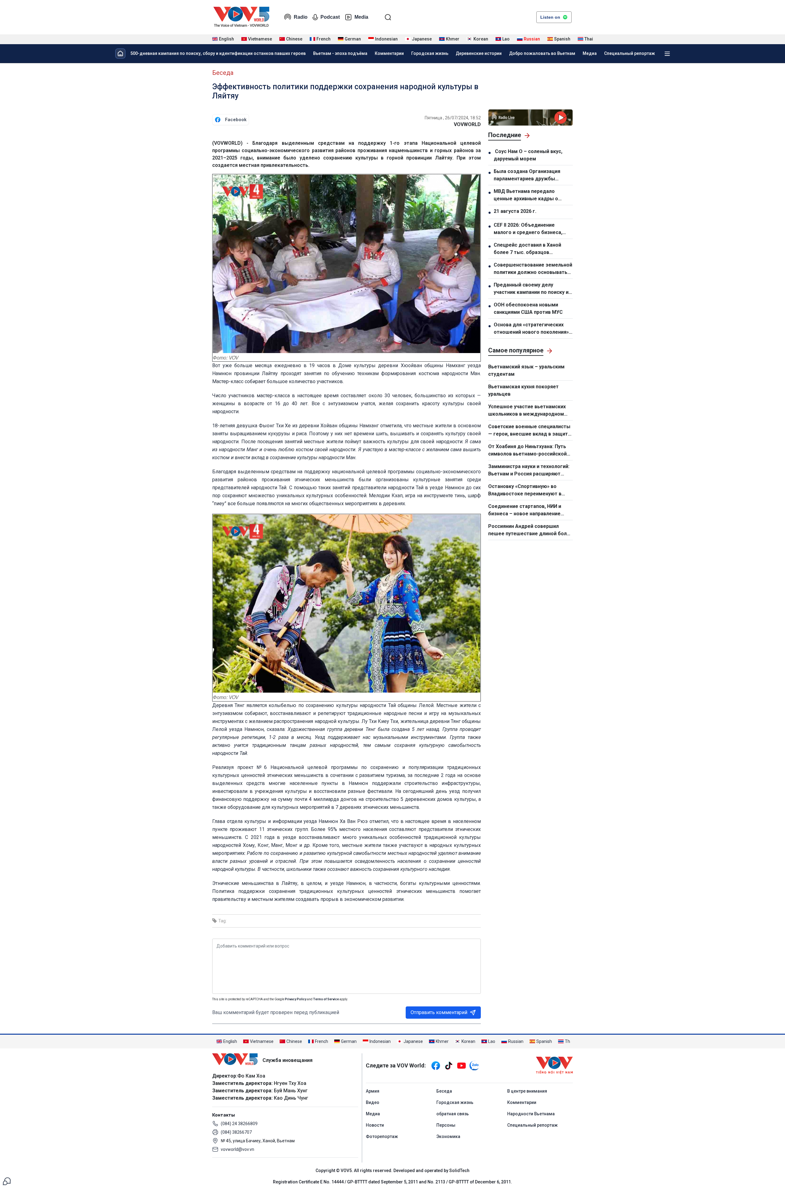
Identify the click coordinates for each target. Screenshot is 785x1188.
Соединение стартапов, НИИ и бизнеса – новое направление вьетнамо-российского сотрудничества (524, 510)
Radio (301, 17)
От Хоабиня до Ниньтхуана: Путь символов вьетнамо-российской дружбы (527, 451)
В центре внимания (527, 1091)
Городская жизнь (429, 53)
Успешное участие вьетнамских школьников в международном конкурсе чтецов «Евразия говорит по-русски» (530, 411)
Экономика (448, 1136)
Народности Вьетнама (531, 1113)
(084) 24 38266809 (239, 1123)
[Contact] (6, 1181)
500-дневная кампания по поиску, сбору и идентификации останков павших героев (218, 53)
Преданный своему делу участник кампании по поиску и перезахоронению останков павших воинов (531, 289)
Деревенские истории (479, 53)
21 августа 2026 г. (515, 211)
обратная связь (452, 1113)
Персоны (445, 1125)
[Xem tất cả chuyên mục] (667, 53)
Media (361, 17)
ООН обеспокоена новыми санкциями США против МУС (528, 308)
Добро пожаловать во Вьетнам (542, 53)
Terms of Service (326, 999)
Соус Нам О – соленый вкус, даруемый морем (528, 155)
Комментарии (389, 53)
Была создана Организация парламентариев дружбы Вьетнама (527, 175)
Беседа (222, 72)
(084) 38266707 (236, 1132)
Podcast (330, 17)
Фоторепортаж (382, 1136)
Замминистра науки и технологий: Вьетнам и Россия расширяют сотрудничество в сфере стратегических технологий (528, 470)
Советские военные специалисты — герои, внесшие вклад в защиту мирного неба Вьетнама (529, 431)
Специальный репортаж (629, 53)
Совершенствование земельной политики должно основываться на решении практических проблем (533, 269)
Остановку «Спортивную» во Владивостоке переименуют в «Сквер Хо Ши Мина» (524, 490)
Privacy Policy (295, 999)
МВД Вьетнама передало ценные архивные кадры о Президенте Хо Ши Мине (526, 195)
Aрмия (372, 1091)
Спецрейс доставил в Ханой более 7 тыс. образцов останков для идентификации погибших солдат (530, 249)
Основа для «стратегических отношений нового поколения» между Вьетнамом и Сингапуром (531, 329)
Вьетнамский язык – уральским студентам (526, 370)
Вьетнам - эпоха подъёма (340, 53)
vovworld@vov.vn (237, 1149)
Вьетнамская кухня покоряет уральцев (523, 390)
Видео (372, 1102)
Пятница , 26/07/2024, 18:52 (453, 117)
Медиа (590, 53)
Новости (375, 1125)
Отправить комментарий (439, 1012)
